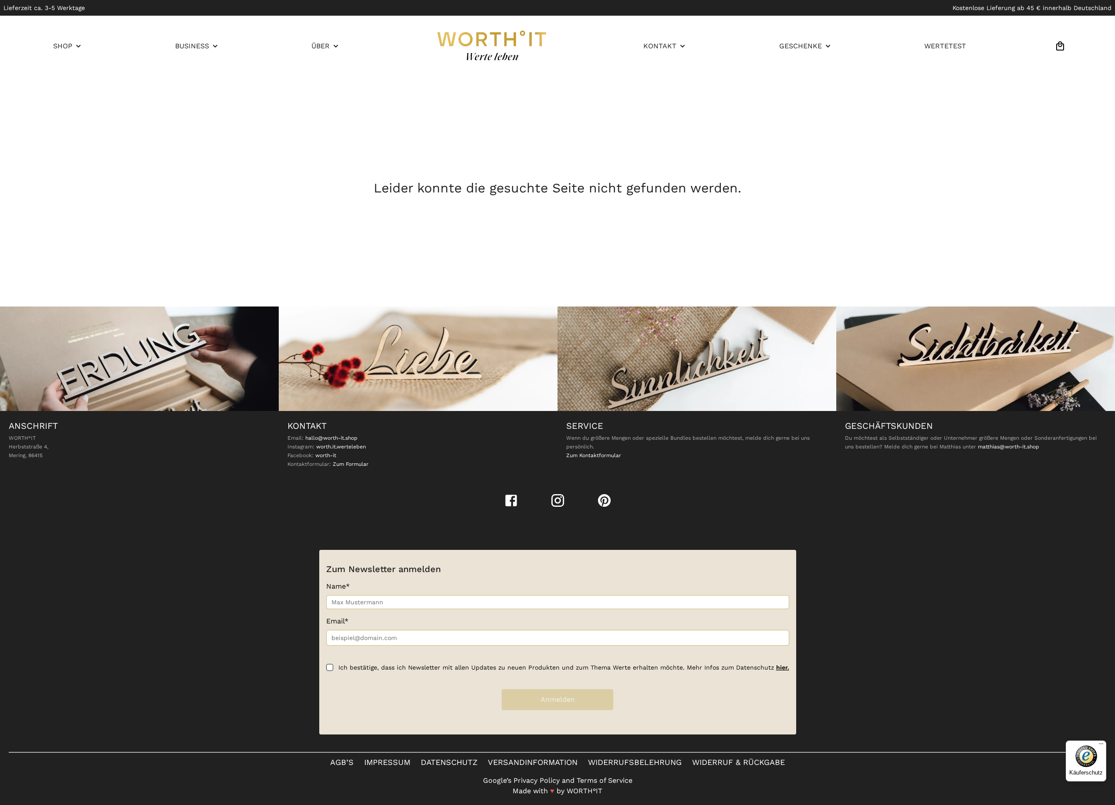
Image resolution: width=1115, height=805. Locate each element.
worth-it (325, 455)
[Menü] (1101, 746)
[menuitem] (68, 46)
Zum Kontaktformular (593, 455)
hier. (782, 667)
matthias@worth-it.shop (1008, 447)
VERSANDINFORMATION (533, 762)
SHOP (62, 46)
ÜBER (320, 46)
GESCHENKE (800, 46)
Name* (338, 586)
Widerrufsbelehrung (635, 762)
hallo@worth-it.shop (331, 438)
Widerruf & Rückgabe (738, 762)
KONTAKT (659, 46)
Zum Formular (350, 464)
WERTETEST (945, 46)
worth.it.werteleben (341, 447)
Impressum (387, 762)
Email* (337, 621)
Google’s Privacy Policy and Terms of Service (557, 780)
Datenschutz (449, 762)
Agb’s (342, 762)
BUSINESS (192, 46)
